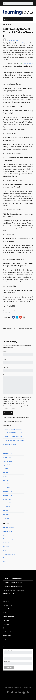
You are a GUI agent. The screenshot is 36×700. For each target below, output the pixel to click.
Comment (5, 375)
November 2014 (7, 495)
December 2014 (7, 491)
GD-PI (4, 535)
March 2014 (6, 518)
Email (5, 359)
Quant (4, 550)
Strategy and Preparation (10, 554)
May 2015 (5, 476)
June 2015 (5, 472)
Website (5, 367)
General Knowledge (9, 310)
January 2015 (6, 487)
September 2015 (7, 461)
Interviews (6, 542)
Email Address (8, 650)
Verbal (4, 561)
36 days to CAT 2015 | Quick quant (12, 432)
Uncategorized (7, 558)
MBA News (6, 546)
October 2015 (7, 457)
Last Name (7, 661)
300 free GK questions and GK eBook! (13, 440)
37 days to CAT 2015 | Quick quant (12, 436)
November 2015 (7, 453)
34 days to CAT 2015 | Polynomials (12, 429)
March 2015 (6, 484)
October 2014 (7, 499)
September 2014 (7, 503)
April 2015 (6, 480)
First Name (7, 655)
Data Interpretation (8, 527)
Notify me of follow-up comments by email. (16, 417)
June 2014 (5, 514)
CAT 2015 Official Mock (9, 444)
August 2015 (6, 465)
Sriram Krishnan (13, 40)
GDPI (6, 313)
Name (5, 351)
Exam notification (7, 531)
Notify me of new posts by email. (13, 421)
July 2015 (5, 468)
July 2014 (5, 510)
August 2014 (6, 506)
